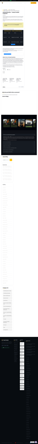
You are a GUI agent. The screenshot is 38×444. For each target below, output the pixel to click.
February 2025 (5, 220)
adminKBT (5, 9)
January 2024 (5, 248)
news (4, 327)
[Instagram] (4, 345)
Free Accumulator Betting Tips (7, 303)
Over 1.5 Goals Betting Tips (16, 348)
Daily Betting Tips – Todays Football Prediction (12, 79)
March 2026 (4, 192)
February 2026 (5, 194)
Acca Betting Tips (15, 350)
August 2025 (4, 207)
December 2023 (5, 250)
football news (5, 300)
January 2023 (5, 274)
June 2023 (4, 263)
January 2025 (5, 222)
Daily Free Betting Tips (7, 10)
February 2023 (5, 272)
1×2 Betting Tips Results (6, 293)
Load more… (12, 44)
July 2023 (4, 261)
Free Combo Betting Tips (7, 306)
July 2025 (4, 209)
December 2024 (5, 224)
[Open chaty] (36, 442)
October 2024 (5, 228)
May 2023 (4, 265)
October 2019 (5, 278)
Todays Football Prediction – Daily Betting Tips (5, 79)
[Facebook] (2, 345)
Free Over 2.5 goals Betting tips (14, 10)
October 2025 (28, 372)
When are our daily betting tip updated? (9, 134)
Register (35, 0)
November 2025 (5, 200)
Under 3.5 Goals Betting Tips (16, 344)
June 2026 (4, 185)
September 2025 (5, 205)
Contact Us (15, 357)
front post (22, 384)
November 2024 (5, 226)
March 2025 (4, 218)
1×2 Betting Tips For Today (7, 290)
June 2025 (4, 211)
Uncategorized (5, 329)
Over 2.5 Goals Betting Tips (16, 346)
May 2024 (4, 239)
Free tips (22, 378)
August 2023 (4, 259)
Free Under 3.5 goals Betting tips (6, 322)
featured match (22, 353)
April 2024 (27, 404)
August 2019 (27, 438)
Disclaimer (15, 361)
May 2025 (4, 213)
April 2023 (4, 267)
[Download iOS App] (7, 345)
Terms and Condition (15, 360)
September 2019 (5, 280)
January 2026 (5, 196)
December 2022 (5, 276)
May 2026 (4, 187)
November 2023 (5, 252)
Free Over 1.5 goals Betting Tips (7, 313)
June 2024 (4, 237)
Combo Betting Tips (16, 342)
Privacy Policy (15, 358)
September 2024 (5, 231)
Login (31, 0)
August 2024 (4, 233)
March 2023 (27, 427)
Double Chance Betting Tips (16, 352)
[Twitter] (6, 345)
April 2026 (27, 361)
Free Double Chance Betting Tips (6, 309)
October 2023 (5, 254)
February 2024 (5, 246)
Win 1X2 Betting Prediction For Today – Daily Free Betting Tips (30, 344)
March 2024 (4, 244)
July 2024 (4, 235)
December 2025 (5, 198)
